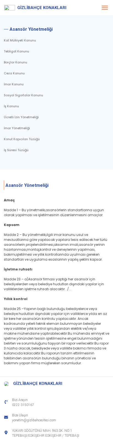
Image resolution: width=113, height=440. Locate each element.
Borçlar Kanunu (15, 62)
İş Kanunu (11, 106)
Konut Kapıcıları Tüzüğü (22, 139)
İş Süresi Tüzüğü (16, 150)
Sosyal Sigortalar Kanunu (23, 95)
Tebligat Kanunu (16, 51)
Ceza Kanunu (14, 73)
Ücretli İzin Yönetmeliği (21, 117)
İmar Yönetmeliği (17, 128)
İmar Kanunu (14, 84)
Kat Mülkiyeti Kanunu (20, 40)
